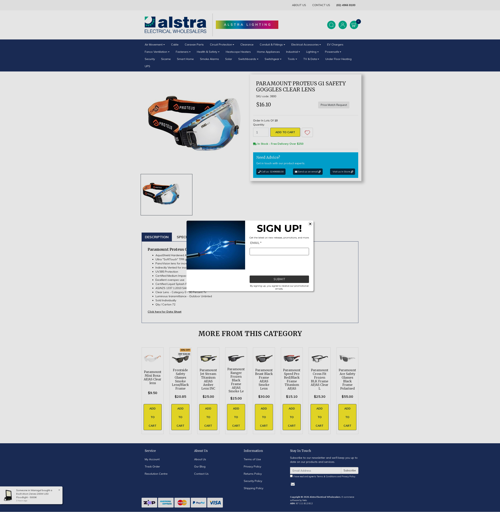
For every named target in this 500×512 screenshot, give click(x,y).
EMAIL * (255, 243)
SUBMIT (279, 279)
